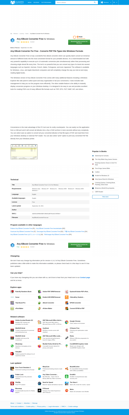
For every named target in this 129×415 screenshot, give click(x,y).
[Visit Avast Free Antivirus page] (79, 37)
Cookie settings (73, 406)
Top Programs (46, 2)
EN (114, 2)
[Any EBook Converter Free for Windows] (12, 40)
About (12, 403)
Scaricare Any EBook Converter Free (21, 231)
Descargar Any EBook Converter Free (48, 231)
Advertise (27, 403)
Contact (19, 403)
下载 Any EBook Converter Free (74, 231)
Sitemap (34, 403)
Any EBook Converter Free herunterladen (49, 228)
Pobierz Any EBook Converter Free (21, 228)
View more (105, 196)
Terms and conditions (17, 406)
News (29, 2)
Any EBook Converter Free (36, 39)
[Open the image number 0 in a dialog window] (24, 152)
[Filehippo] (17, 2)
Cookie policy (30, 406)
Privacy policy (41, 406)
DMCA (64, 406)
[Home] (11, 33)
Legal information (53, 406)
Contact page (85, 277)
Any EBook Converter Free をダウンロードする (25, 234)
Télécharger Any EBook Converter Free (56, 234)
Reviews (36, 2)
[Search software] (95, 2)
